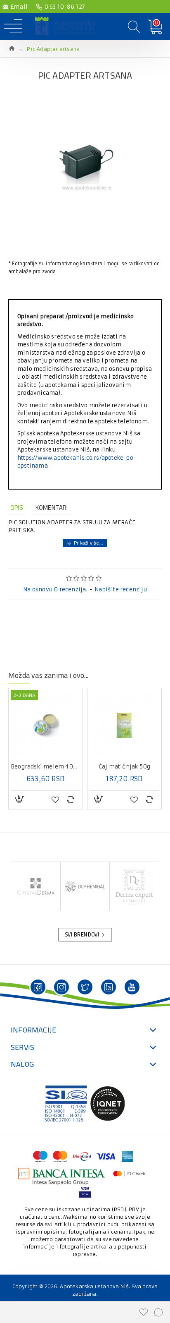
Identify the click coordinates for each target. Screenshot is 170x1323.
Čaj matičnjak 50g (124, 767)
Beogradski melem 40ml (45, 767)
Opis (16, 507)
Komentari (51, 507)
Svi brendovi (82, 935)
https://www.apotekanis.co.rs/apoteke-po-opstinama (76, 462)
